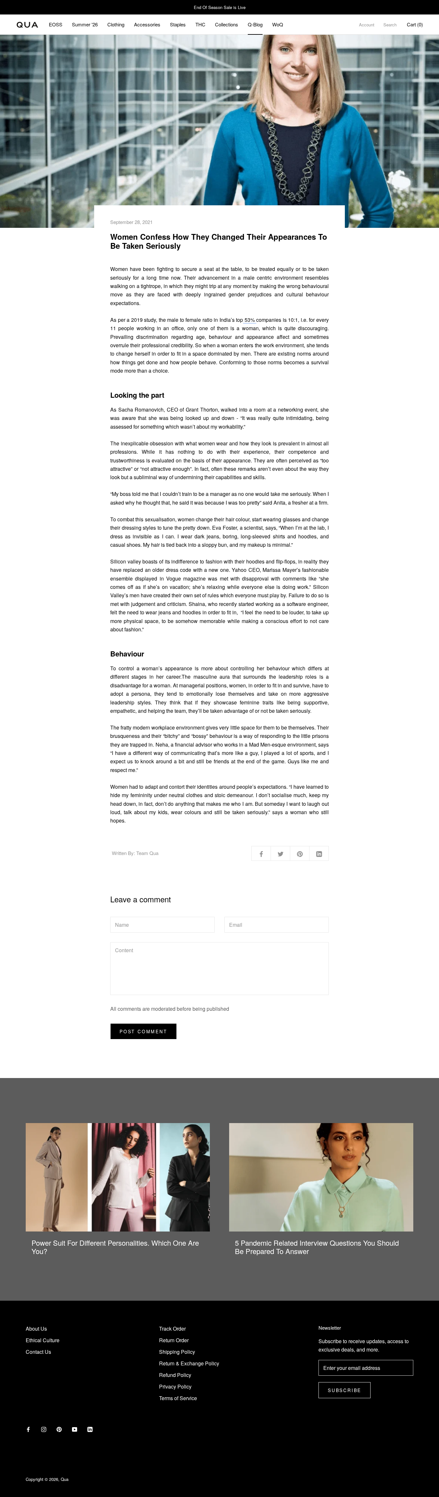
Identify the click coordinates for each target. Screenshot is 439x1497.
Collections (226, 24)
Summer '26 (85, 24)
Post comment (143, 1031)
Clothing (115, 24)
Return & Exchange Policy (189, 1363)
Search (390, 25)
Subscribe (344, 1390)
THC (200, 24)
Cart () (415, 24)
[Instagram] (43, 1429)
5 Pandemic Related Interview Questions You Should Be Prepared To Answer (317, 1247)
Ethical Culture (42, 1340)
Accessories (147, 24)
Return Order (174, 1340)
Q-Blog (255, 24)
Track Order (172, 1328)
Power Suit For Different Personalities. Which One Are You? (115, 1247)
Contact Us (38, 1351)
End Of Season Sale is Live (220, 7)
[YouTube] (74, 1429)
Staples (178, 24)
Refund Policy (175, 1375)
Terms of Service (178, 1398)
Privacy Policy (175, 1386)
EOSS (55, 24)
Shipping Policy (177, 1351)
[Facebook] (28, 1429)
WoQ (277, 24)
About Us (36, 1328)
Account (366, 25)
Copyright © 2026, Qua (47, 1479)
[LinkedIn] (90, 1429)
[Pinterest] (59, 1429)
